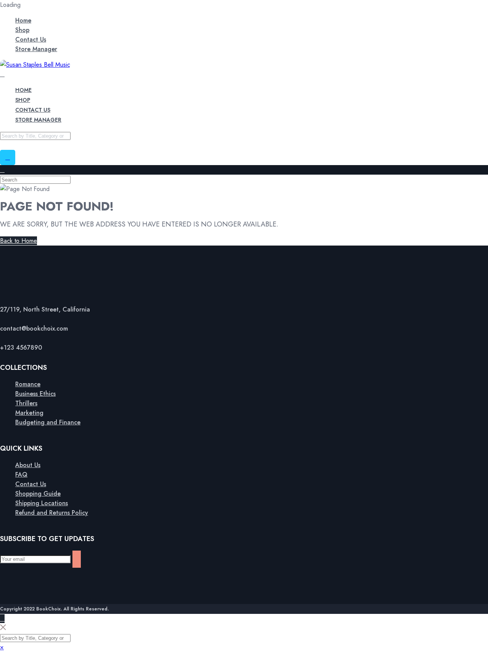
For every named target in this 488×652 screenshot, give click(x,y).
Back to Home (18, 240)
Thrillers (26, 403)
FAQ (21, 474)
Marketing (29, 412)
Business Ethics (35, 393)
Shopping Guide (38, 493)
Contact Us (30, 39)
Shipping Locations (41, 503)
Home (23, 20)
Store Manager (36, 49)
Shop (22, 30)
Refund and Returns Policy (51, 512)
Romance (27, 384)
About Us (27, 465)
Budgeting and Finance (47, 422)
